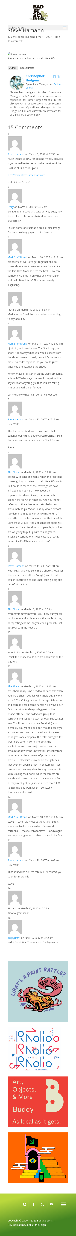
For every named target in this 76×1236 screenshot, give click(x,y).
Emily (11, 207)
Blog (57, 36)
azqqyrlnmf (14, 937)
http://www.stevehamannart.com (26, 175)
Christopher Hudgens (23, 36)
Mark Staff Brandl (18, 257)
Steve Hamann (16, 154)
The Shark (13, 472)
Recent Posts (27, 68)
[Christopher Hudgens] (17, 87)
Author (12, 68)
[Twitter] (59, 77)
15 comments (16, 41)
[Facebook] (54, 77)
